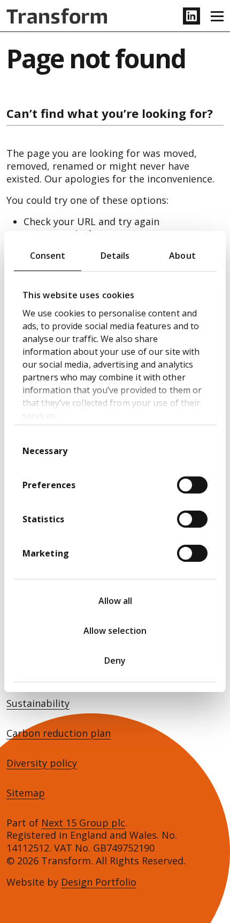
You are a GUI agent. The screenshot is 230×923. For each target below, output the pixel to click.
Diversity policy (41, 763)
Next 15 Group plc (83, 822)
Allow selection (115, 630)
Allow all (115, 601)
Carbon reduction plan (58, 733)
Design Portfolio (98, 882)
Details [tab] (115, 255)
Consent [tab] (48, 255)
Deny (115, 660)
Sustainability (38, 703)
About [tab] (182, 255)
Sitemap (25, 793)
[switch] (192, 485)
